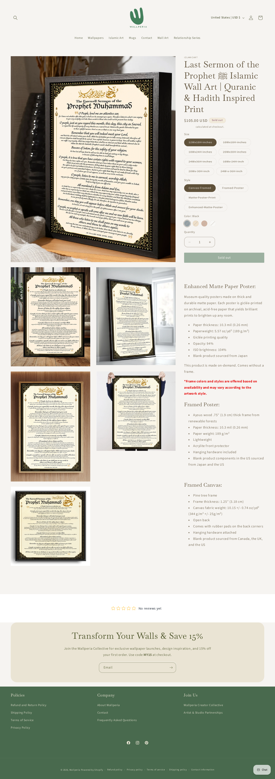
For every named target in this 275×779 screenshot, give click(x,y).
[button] (15, 18)
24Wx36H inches (203, 162)
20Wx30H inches (237, 153)
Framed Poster (235, 189)
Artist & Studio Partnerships (203, 713)
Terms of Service (22, 720)
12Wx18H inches (203, 143)
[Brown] (204, 223)
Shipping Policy (21, 713)
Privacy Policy (20, 728)
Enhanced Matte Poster (208, 208)
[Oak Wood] (196, 223)
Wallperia (74, 769)
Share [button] (192, 272)
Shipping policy (178, 769)
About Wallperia (108, 705)
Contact (102, 713)
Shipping (189, 127)
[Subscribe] (171, 667)
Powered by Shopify (92, 769)
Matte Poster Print (204, 198)
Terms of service (156, 769)
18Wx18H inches (237, 143)
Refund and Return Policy (28, 705)
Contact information (202, 769)
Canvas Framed (202, 189)
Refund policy (114, 769)
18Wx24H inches (203, 153)
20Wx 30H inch (201, 172)
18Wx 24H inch (236, 162)
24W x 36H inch (234, 172)
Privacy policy (135, 769)
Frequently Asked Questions (117, 720)
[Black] (187, 223)
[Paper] (213, 223)
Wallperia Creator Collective (203, 705)
